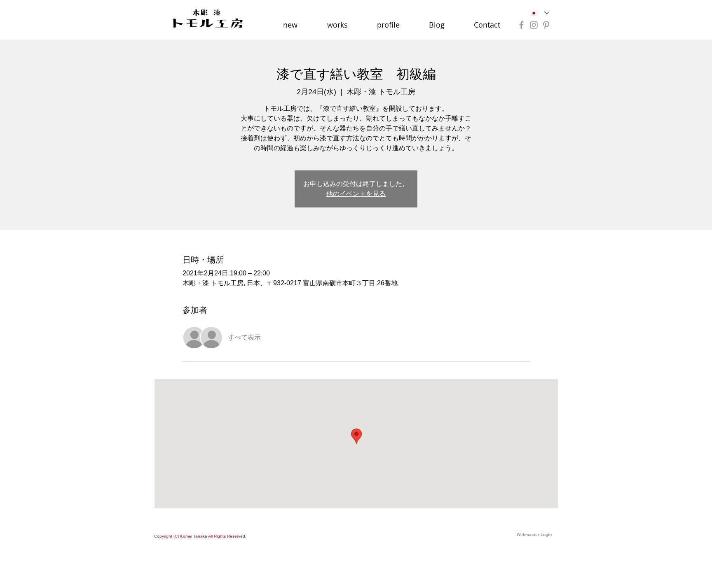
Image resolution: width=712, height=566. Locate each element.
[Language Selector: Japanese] (539, 13)
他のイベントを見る (356, 193)
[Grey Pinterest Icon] (546, 25)
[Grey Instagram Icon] (534, 25)
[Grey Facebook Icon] (521, 25)
